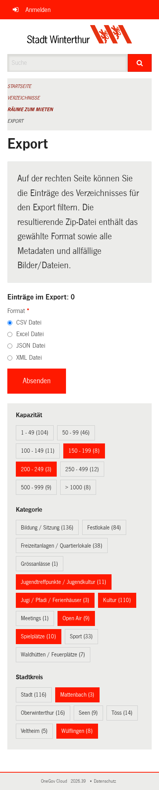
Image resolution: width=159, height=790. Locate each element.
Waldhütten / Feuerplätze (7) (53, 654)
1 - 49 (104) (34, 433)
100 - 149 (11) (37, 451)
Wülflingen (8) (77, 731)
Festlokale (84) (104, 527)
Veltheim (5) (34, 731)
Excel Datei (30, 334)
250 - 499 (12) (82, 469)
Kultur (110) (117, 600)
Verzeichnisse (23, 98)
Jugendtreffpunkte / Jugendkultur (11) (63, 582)
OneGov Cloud (55, 781)
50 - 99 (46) (76, 433)
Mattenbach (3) (77, 695)
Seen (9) (88, 713)
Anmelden (38, 10)
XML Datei (29, 357)
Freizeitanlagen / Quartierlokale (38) (61, 546)
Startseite (19, 86)
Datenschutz (106, 781)
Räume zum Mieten (30, 109)
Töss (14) (122, 713)
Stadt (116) (33, 695)
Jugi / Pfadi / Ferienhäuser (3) (55, 600)
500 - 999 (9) (36, 487)
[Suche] (140, 63)
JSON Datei (30, 345)
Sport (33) (81, 636)
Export (15, 121)
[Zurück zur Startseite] (79, 36)
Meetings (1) (35, 618)
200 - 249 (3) (36, 469)
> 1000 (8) (78, 487)
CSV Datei (28, 322)
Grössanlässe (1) (39, 564)
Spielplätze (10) (38, 636)
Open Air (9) (76, 618)
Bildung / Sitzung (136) (47, 527)
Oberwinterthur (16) (43, 713)
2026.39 (78, 781)
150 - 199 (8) (84, 451)
